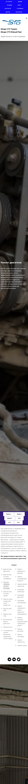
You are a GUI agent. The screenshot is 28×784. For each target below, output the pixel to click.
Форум (8, 12)
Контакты (19, 12)
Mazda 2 (8, 514)
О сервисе (20, 8)
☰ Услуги (9, 1)
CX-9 (18, 522)
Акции (20, 1)
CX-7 (9, 522)
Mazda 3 (19, 514)
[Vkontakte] (14, 659)
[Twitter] (18, 659)
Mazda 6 (9, 518)
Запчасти (8, 8)
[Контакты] (26, 18)
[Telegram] (9, 659)
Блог (19, 5)
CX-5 (19, 518)
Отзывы (9, 5)
